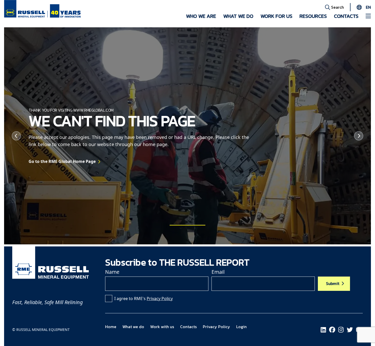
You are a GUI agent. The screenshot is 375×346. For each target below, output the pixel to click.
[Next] (359, 136)
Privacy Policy (160, 298)
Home (110, 327)
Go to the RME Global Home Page (62, 161)
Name (112, 271)
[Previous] (16, 136)
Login (241, 327)
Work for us (276, 16)
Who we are (201, 16)
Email (217, 271)
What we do (238, 16)
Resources (313, 16)
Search (337, 7)
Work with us (162, 327)
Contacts (346, 16)
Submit (332, 283)
